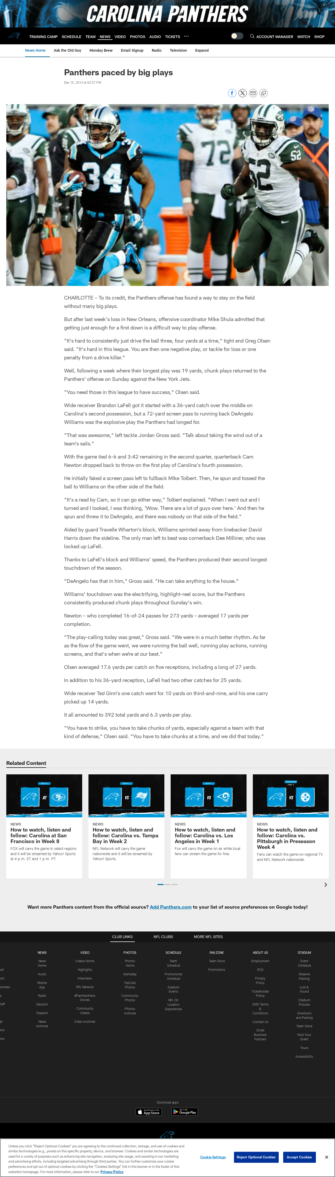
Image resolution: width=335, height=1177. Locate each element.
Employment (260, 961)
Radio (42, 995)
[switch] (237, 36)
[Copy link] (263, 93)
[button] (160, 884)
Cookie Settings (213, 1157)
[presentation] (327, 885)
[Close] (326, 1157)
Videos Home (84, 961)
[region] (167, 1157)
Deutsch (42, 1004)
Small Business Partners (260, 1034)
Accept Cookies (299, 1157)
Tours (304, 1048)
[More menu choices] (186, 36)
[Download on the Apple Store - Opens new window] (149, 1112)
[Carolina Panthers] (167, 1136)
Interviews (85, 978)
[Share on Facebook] (232, 96)
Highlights (85, 969)
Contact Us (260, 1022)
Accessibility (304, 1056)
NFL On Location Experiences (173, 1004)
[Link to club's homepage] (14, 36)
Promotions (216, 969)
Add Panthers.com (171, 907)
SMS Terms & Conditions (260, 1008)
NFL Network (85, 987)
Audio (42, 974)
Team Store (217, 961)
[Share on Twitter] (242, 96)
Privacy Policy (112, 1171)
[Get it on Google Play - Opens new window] (185, 1114)
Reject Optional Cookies (256, 1157)
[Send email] (253, 96)
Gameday (130, 974)
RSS (260, 969)
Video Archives (84, 1021)
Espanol (42, 1013)
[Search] (252, 36)
